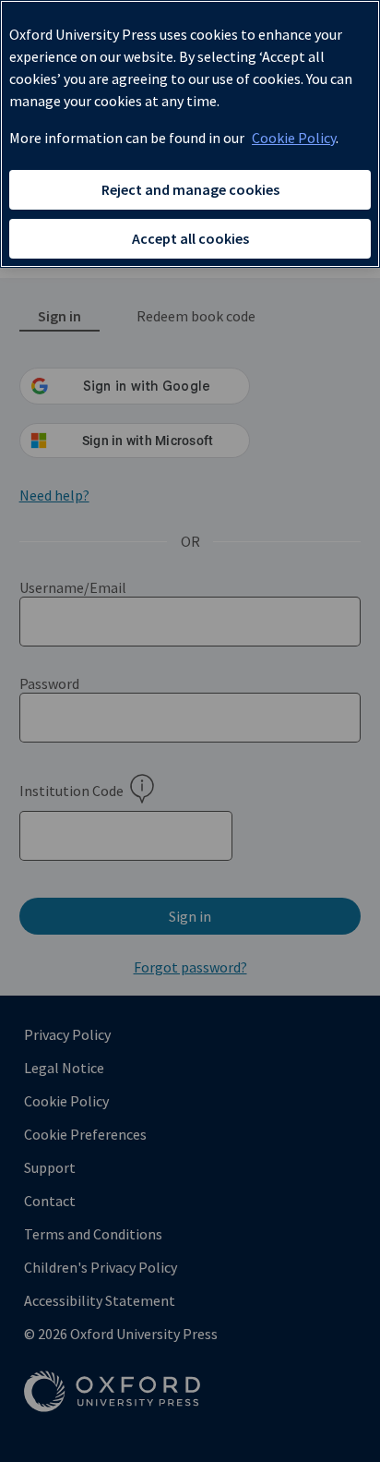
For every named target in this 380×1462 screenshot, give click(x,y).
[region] (190, 134)
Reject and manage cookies (190, 189)
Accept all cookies (190, 238)
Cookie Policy (294, 137)
